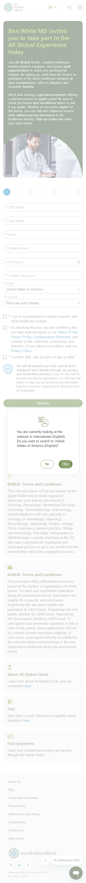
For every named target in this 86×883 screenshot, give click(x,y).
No (47, 464)
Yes (65, 464)
